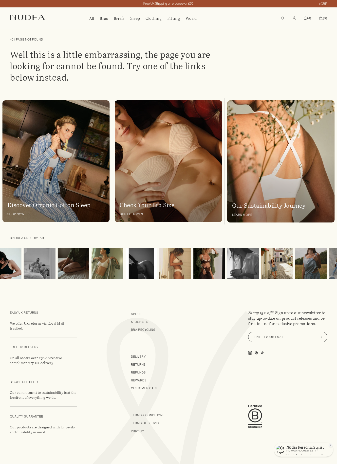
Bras (104, 18)
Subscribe (320, 337)
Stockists (139, 322)
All (91, 18)
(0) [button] (323, 18)
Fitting (173, 18)
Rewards (139, 380)
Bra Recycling (143, 329)
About (136, 314)
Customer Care (144, 388)
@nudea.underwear (27, 238)
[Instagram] (32, 264)
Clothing (154, 18)
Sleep (135, 18)
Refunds (138, 372)
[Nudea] (49, 18)
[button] (307, 18)
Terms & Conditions (147, 415)
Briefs (119, 18)
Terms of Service (146, 423)
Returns (138, 364)
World (191, 18)
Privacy (137, 431)
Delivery (138, 356)
